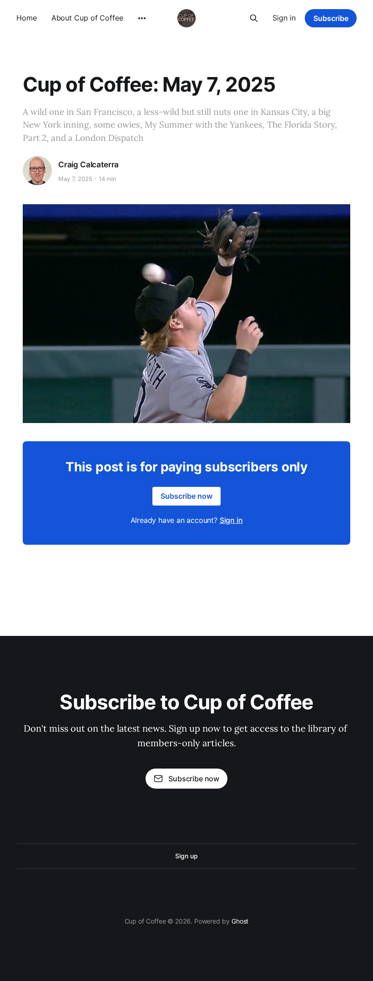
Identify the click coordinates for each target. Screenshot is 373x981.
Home (26, 17)
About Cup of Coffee (87, 17)
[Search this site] (254, 18)
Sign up (186, 856)
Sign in (284, 17)
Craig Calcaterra (88, 164)
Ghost (240, 921)
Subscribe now (186, 496)
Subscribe (330, 18)
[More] (142, 18)
